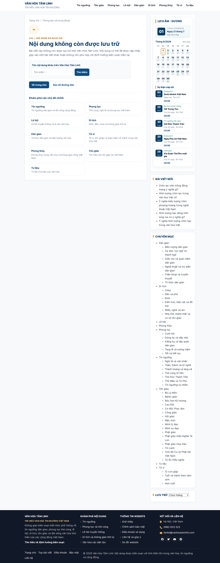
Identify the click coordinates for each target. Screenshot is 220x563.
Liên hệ (29, 557)
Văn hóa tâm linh (38, 3)
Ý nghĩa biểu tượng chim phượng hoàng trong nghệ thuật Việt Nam (174, 205)
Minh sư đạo (172, 428)
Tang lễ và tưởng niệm (177, 349)
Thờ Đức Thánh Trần (176, 376)
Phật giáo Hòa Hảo (175, 443)
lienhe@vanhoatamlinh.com (179, 532)
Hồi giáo (170, 416)
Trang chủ (34, 20)
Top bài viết (45, 552)
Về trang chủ (39, 84)
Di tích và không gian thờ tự (98, 537)
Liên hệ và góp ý (131, 537)
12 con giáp (171, 471)
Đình (167, 298)
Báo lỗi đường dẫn (63, 84)
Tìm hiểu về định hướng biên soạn (44, 542)
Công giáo (171, 412)
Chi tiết (167, 101)
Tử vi (179, 5)
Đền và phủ (171, 294)
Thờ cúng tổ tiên (174, 372)
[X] (168, 539)
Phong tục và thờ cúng (95, 526)
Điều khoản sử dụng (133, 531)
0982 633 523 (172, 527)
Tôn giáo (99, 5)
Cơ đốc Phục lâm (174, 408)
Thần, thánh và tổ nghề (178, 365)
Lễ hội (126, 5)
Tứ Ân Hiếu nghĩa (174, 459)
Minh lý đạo (171, 424)
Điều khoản (60, 552)
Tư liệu (190, 5)
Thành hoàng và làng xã (178, 369)
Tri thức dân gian (174, 282)
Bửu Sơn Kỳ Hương (175, 400)
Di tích (151, 5)
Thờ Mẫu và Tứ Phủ (176, 380)
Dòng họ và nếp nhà (176, 337)
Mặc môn (170, 420)
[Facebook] (162, 539)
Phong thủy (166, 5)
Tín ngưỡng (83, 5)
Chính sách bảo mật (133, 526)
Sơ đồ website (130, 542)
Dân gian (139, 5)
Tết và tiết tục (173, 353)
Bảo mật (74, 552)
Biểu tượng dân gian (176, 246)
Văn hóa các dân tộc (94, 542)
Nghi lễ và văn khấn (176, 361)
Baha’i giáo (171, 396)
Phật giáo (170, 432)
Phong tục (114, 5)
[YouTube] (174, 539)
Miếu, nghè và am (175, 309)
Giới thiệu (127, 521)
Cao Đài (169, 404)
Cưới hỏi (170, 333)
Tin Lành (170, 447)
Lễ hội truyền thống (93, 531)
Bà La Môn (171, 392)
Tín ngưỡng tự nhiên (176, 384)
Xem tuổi (170, 483)
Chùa (168, 290)
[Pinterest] (180, 539)
